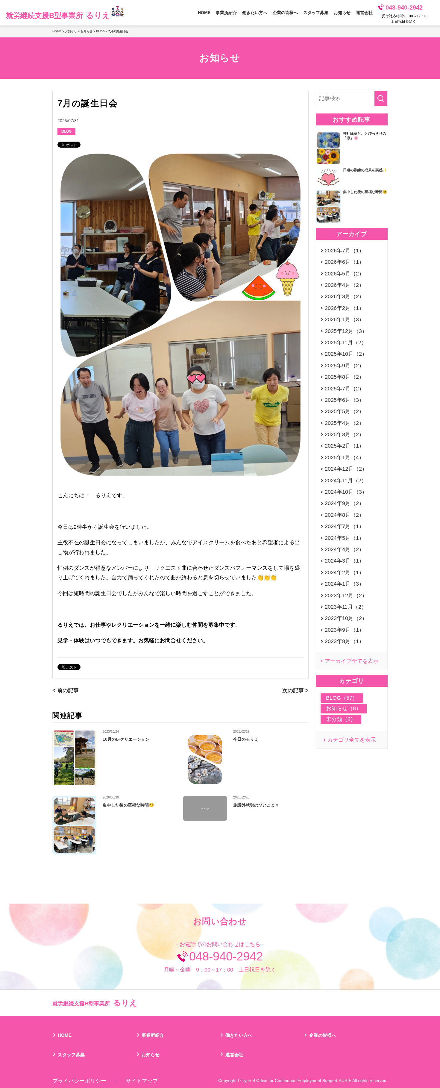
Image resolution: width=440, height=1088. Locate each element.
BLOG (100, 31)
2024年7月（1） (344, 526)
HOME (204, 12)
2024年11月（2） (346, 481)
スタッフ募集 (315, 12)
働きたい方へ (254, 12)
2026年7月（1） (344, 251)
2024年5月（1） (344, 538)
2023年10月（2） (346, 618)
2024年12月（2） (346, 469)
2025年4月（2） (344, 423)
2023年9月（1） (344, 630)
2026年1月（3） (344, 319)
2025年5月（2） (344, 411)
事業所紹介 (226, 12)
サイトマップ (142, 1081)
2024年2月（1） (344, 572)
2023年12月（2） (346, 595)
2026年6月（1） (344, 262)
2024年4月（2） (344, 549)
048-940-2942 (404, 7)
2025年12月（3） (346, 331)
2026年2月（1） (344, 308)
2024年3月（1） (344, 561)
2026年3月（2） (344, 296)
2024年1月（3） (344, 584)
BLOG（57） (342, 698)
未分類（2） (341, 719)
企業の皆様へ (285, 12)
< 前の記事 (65, 690)
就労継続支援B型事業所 (58, 15)
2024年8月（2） (344, 515)
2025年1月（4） (344, 457)
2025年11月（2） (346, 343)
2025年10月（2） (346, 354)
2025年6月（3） (344, 400)
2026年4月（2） (344, 285)
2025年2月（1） (344, 446)
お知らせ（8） (343, 708)
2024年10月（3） (346, 492)
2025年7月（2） (344, 389)
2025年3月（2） (344, 434)
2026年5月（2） (344, 274)
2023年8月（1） (344, 641)
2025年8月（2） (344, 377)
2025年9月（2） (344, 366)
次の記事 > (295, 690)
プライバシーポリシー (79, 1081)
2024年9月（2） (344, 503)
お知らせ (342, 12)
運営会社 (364, 12)
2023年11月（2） (346, 607)
